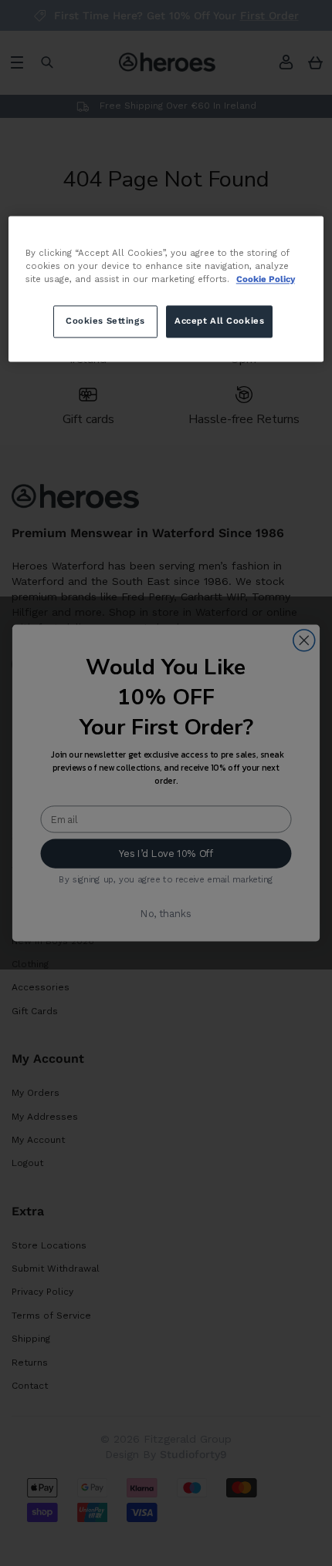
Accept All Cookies (219, 320)
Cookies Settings (105, 320)
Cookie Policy (265, 279)
